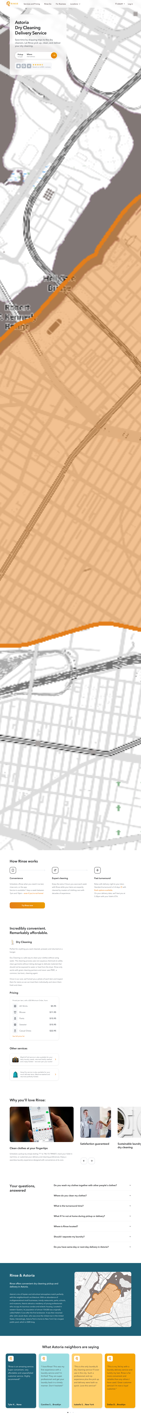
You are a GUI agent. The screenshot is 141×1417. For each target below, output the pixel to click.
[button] (121, 887)
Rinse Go (47, 4)
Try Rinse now (27, 905)
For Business (61, 4)
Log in (130, 4)
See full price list (18, 1036)
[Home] (12, 3)
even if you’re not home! (33, 893)
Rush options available (103, 890)
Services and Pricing (32, 4)
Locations (74, 4)
